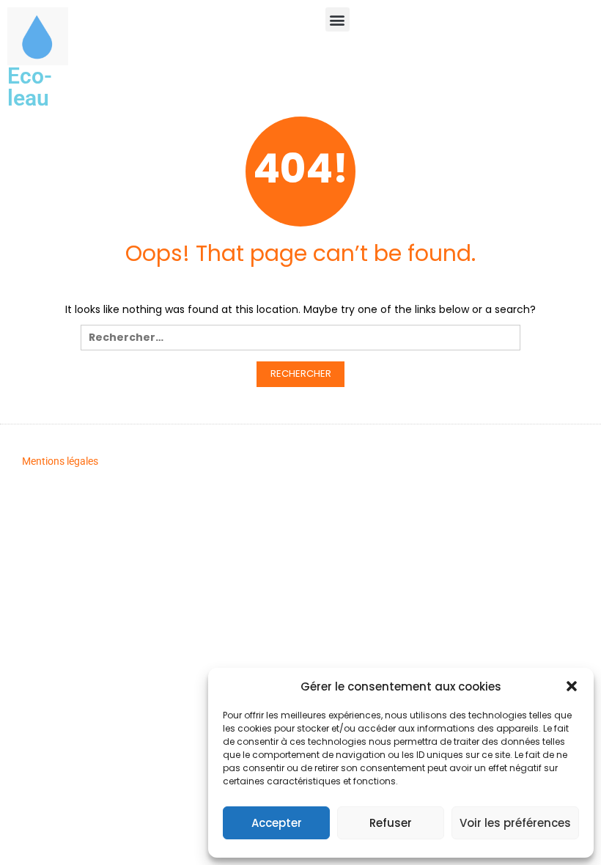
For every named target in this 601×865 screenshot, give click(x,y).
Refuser (390, 823)
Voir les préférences (515, 823)
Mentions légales (60, 461)
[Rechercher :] (300, 341)
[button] (571, 686)
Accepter (276, 823)
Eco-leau (29, 87)
